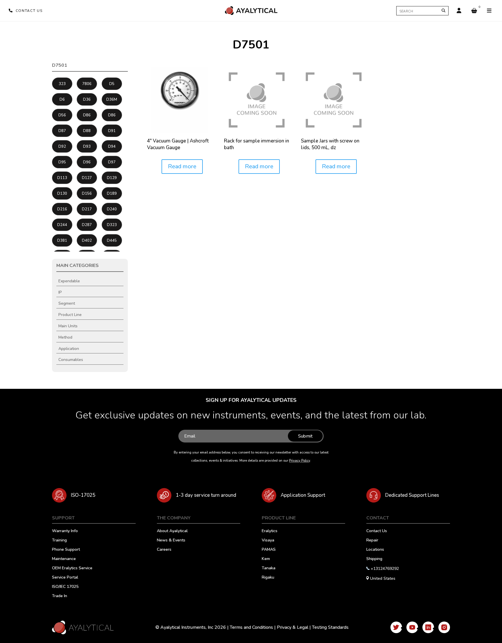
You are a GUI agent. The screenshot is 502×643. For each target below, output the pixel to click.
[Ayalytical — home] (251, 10)
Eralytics (269, 531)
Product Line (70, 314)
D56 (62, 115)
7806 (87, 83)
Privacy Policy (299, 460)
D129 (112, 177)
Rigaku (268, 577)
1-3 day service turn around (206, 495)
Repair (372, 540)
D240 (112, 209)
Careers (164, 550)
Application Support (303, 495)
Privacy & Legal (292, 627)
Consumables (70, 359)
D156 (87, 193)
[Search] (443, 10)
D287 (87, 224)
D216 (62, 209)
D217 (87, 209)
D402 (87, 240)
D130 (62, 193)
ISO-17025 (83, 495)
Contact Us (376, 531)
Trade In (59, 596)
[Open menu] (489, 10)
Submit (305, 436)
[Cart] (474, 10)
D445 (112, 240)
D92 (62, 146)
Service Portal (65, 577)
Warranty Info (65, 531)
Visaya (268, 540)
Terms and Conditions (251, 627)
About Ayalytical (172, 531)
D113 (62, 177)
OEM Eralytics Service (72, 568)
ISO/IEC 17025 (65, 587)
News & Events (171, 540)
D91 (112, 130)
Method (65, 337)
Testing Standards (330, 627)
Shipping (374, 559)
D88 (87, 130)
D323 (112, 224)
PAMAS (269, 550)
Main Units (68, 326)
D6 (62, 99)
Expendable (69, 281)
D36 (87, 99)
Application (68, 348)
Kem (266, 559)
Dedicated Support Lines (412, 495)
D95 (62, 162)
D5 (111, 83)
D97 (112, 162)
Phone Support (66, 550)
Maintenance (64, 559)
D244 (62, 224)
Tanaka (268, 568)
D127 (87, 177)
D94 (112, 146)
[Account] (459, 10)
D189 (112, 193)
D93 (87, 146)
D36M (111, 99)
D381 (62, 240)
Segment (66, 303)
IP (60, 292)
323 (62, 83)
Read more (182, 166)
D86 (87, 115)
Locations (375, 550)
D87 (62, 130)
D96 (87, 162)
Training (59, 540)
